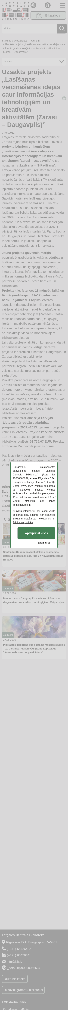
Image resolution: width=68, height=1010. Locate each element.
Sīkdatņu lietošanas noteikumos (32, 518)
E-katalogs (52, 15)
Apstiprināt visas (36, 533)
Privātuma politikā (23, 522)
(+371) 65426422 (19, 949)
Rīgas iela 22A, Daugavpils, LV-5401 (31, 942)
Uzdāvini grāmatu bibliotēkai (23, 990)
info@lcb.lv (14, 961)
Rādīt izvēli (44, 542)
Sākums (6, 40)
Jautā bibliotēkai (15, 979)
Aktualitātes (20, 40)
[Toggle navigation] (62, 5)
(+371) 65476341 (19, 955)
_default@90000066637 (23, 968)
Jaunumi (35, 40)
